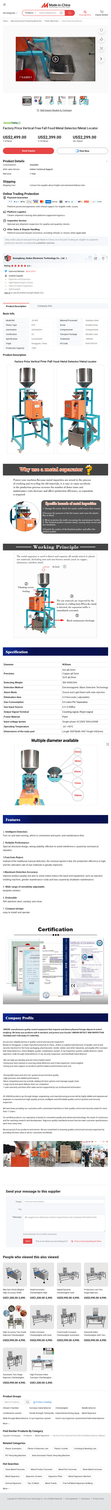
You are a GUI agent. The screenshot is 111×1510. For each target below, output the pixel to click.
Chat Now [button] (84, 151)
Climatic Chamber (11, 1408)
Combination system (12, 1413)
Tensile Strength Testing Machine (42, 1413)
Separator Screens (34, 1476)
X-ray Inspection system (40, 1418)
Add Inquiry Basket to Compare (56, 110)
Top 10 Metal (33, 1483)
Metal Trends (51, 1483)
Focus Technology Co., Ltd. (36, 1498)
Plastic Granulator (13, 1448)
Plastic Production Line (38, 1448)
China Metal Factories (15, 1469)
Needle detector (89, 1408)
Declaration (85, 1498)
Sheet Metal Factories (92, 1469)
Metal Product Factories (41, 1469)
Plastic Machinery (52, 21)
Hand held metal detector (93, 1418)
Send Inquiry (28, 150)
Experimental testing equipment (69, 1413)
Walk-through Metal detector (15, 1418)
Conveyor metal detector (40, 1408)
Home (5, 21)
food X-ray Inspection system (69, 1418)
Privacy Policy (98, 1498)
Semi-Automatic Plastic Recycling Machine (51, 1455)
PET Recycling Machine (15, 1455)
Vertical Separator (13, 1483)
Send (27, 1241)
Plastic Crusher (61, 1448)
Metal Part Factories (67, 1469)
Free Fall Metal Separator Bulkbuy (78, 1483)
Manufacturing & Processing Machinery (26, 21)
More (5, 1488)
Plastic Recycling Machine (72, 21)
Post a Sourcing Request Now (86, 1241)
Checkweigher (62, 1408)
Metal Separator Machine (79, 1476)
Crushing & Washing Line (85, 1448)
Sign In (7, 292)
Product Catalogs (44, 1402)
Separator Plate (55, 1476)
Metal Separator (89, 1413)
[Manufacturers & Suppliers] (55, 5)
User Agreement (71, 1498)
